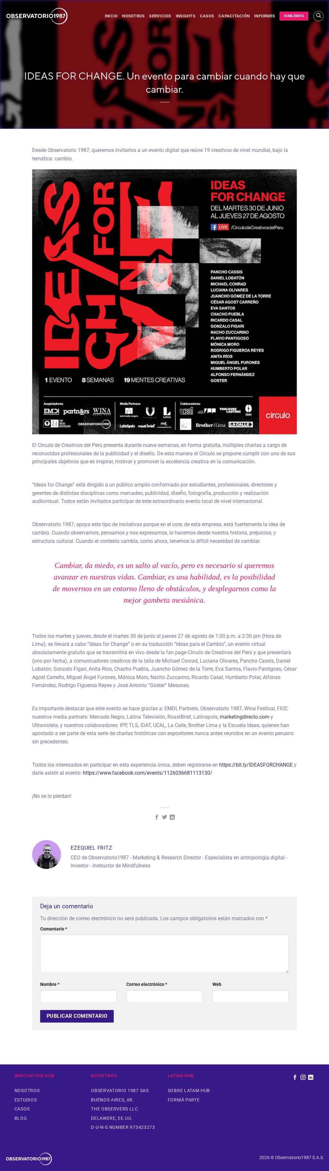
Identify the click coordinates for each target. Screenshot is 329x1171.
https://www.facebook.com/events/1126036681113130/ (147, 773)
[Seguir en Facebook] (295, 1078)
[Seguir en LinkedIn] (310, 1078)
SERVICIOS (160, 16)
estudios (25, 1099)
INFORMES (264, 16)
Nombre (49, 984)
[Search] (318, 16)
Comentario (53, 929)
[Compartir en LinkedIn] (172, 817)
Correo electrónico (146, 984)
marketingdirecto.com (244, 717)
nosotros (27, 1090)
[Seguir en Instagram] (302, 1078)
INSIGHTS (185, 16)
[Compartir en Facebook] (156, 817)
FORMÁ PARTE (184, 1099)
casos (22, 1108)
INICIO (111, 16)
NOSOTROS (133, 16)
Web (216, 984)
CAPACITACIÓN (234, 16)
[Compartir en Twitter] (164, 817)
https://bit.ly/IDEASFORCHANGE (256, 765)
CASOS (207, 16)
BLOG (20, 1118)
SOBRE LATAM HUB (189, 1090)
